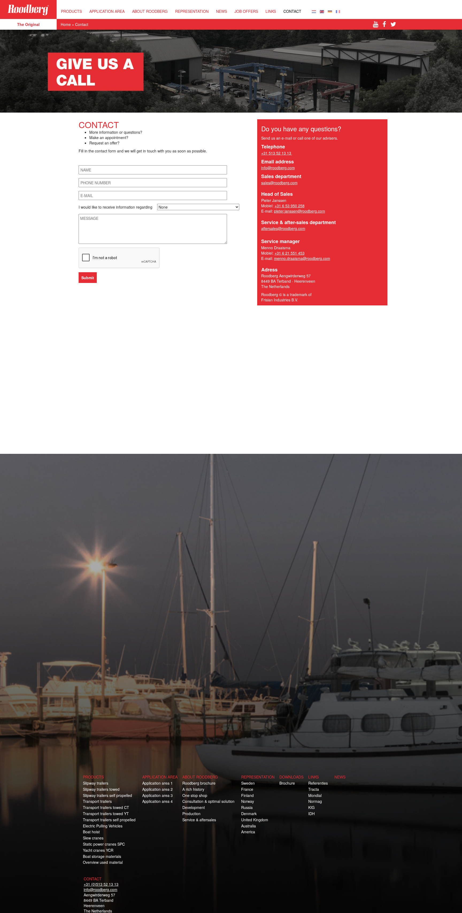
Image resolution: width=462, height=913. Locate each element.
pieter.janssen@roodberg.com (299, 211)
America (248, 831)
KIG (311, 807)
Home (66, 24)
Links (270, 11)
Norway (247, 801)
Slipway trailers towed (101, 789)
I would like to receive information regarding (116, 207)
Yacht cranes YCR (98, 850)
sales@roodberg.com (279, 182)
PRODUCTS (71, 11)
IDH (311, 813)
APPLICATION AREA (107, 11)
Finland (247, 795)
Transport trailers (97, 801)
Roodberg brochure (198, 783)
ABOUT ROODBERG (150, 11)
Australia (248, 825)
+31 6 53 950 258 (290, 205)
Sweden (248, 783)
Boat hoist (91, 831)
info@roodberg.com (278, 167)
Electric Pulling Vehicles (102, 825)
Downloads (291, 777)
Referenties (318, 783)
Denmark (249, 813)
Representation (192, 11)
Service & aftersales (199, 819)
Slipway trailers (95, 783)
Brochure (287, 783)
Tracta (313, 789)
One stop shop (194, 795)
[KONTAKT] (329, 11)
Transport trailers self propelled (109, 819)
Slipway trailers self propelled (107, 795)
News (221, 11)
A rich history (193, 789)
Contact (292, 11)
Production (191, 813)
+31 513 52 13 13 (276, 153)
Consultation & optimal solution (208, 801)
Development (193, 807)
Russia (247, 807)
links (313, 777)
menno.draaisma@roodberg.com (302, 258)
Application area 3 (157, 795)
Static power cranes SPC (104, 844)
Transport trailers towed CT (106, 807)
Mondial (315, 795)
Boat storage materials (102, 856)
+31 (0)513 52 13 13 (101, 884)
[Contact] (313, 11)
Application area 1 (157, 783)
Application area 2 (157, 789)
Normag (315, 801)
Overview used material (103, 862)
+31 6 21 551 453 (290, 253)
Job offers (246, 11)
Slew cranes (93, 838)
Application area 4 (157, 801)
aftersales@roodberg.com (283, 228)
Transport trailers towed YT (106, 813)
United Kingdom (254, 819)
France (247, 789)
